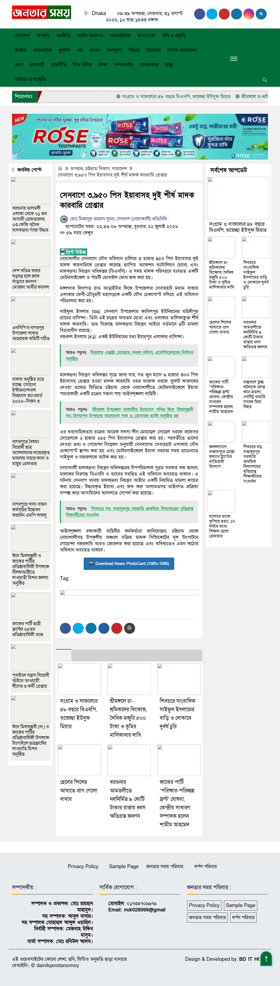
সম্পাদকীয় (123, 65)
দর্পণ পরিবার (205, 866)
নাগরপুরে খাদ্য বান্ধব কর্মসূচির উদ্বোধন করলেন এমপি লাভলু (29, 509)
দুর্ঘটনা (64, 50)
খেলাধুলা (114, 50)
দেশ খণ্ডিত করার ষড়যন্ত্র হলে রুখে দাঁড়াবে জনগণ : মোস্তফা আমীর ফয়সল (30, 279)
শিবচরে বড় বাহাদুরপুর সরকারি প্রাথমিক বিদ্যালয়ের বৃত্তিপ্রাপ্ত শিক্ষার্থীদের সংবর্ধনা (252, 464)
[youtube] (248, 13)
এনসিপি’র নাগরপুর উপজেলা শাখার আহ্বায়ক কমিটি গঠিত (30, 333)
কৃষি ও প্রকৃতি (174, 36)
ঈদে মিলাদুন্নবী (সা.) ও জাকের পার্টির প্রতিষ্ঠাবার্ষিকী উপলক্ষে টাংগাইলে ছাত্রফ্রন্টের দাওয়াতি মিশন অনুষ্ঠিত (30, 740)
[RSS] (261, 13)
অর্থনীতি (63, 36)
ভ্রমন (19, 65)
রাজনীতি (58, 65)
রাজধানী (37, 65)
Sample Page (124, 866)
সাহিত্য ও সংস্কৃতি (30, 79)
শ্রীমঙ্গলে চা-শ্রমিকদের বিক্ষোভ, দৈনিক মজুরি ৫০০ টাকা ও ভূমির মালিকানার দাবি (128, 718)
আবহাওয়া (146, 36)
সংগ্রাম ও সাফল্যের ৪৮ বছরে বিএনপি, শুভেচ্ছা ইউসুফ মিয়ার (163, 96)
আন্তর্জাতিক (120, 36)
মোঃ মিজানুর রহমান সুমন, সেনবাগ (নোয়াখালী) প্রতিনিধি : (119, 219)
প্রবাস (94, 50)
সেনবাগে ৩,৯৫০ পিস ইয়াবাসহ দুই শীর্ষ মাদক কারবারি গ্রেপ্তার (112, 175)
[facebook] (199, 13)
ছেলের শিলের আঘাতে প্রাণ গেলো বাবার (78, 791)
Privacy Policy (83, 866)
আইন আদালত (90, 36)
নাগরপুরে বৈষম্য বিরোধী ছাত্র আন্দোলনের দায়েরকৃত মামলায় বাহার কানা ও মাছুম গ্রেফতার (31, 453)
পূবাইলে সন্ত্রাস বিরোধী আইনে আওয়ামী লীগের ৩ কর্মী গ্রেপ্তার (30, 680)
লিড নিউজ (82, 65)
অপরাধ (43, 36)
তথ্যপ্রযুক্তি (42, 50)
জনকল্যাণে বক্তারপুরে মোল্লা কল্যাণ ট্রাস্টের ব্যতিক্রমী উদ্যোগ (222, 457)
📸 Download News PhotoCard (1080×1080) (129, 563)
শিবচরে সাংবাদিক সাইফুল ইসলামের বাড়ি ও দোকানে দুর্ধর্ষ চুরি (256, 275)
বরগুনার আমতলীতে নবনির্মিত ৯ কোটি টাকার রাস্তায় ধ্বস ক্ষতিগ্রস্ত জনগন (127, 799)
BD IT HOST (253, 959)
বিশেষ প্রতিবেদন (182, 50)
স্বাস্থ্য (169, 65)
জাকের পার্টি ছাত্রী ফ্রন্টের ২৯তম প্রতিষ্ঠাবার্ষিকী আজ (27, 629)
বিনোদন (153, 50)
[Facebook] (65, 628)
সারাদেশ (22, 36)
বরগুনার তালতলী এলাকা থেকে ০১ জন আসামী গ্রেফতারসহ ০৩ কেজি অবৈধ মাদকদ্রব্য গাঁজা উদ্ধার (30, 219)
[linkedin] (236, 13)
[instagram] (224, 13)
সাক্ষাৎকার (149, 65)
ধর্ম (80, 50)
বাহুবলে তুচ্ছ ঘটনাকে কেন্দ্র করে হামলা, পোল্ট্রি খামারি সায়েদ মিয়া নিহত (254, 394)
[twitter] (211, 13)
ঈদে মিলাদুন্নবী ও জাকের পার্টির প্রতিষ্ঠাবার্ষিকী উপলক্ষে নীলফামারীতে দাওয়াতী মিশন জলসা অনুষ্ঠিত (30, 569)
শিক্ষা (102, 65)
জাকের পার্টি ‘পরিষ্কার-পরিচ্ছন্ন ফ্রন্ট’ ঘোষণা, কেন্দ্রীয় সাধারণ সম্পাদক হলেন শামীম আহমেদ (221, 397)
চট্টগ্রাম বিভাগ (97, 169)
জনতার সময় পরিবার (164, 866)
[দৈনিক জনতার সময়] (41, 12)
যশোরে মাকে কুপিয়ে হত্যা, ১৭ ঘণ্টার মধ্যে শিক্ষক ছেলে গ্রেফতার (222, 526)
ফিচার (134, 50)
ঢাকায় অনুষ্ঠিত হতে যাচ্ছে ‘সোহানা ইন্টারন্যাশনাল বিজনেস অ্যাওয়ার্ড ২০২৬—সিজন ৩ (28, 390)
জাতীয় (21, 50)
